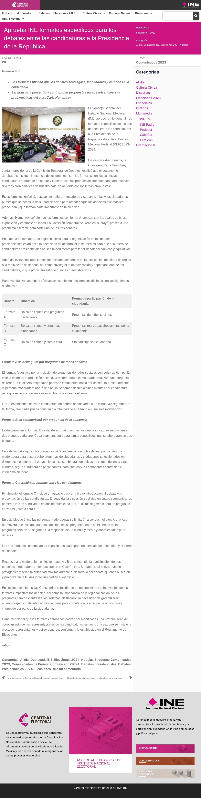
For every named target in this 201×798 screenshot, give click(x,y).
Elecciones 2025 (64, 13)
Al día (5, 13)
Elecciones (43, 669)
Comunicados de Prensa (30, 664)
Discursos (142, 13)
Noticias (184, 45)
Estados (44, 13)
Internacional (145, 145)
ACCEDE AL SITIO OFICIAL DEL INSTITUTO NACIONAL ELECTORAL (100, 763)
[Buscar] (196, 16)
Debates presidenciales (98, 664)
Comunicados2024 (64, 664)
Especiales (144, 103)
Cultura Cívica (92, 13)
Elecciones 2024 (170, 45)
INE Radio (147, 124)
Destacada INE (151, 45)
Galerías (146, 135)
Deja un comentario (66, 669)
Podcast (146, 130)
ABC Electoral (11, 18)
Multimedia (23, 13)
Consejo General (120, 13)
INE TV (145, 119)
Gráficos (146, 140)
